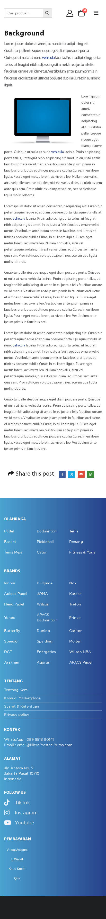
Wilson (43, 604)
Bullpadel (45, 583)
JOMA (42, 593)
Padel (9, 531)
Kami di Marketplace (22, 698)
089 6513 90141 (40, 739)
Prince (75, 617)
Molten (75, 641)
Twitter (71, 474)
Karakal (76, 593)
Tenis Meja (13, 552)
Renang (76, 541)
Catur (42, 552)
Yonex (9, 617)
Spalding (44, 641)
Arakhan (11, 662)
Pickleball (45, 541)
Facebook (62, 474)
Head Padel (14, 604)
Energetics (46, 651)
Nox (72, 583)
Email (81, 474)
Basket (10, 541)
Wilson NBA (80, 651)
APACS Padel (80, 662)
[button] (96, 13)
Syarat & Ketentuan (21, 706)
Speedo (10, 641)
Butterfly (12, 630)
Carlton (76, 630)
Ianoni (9, 583)
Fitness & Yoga (82, 552)
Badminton (47, 531)
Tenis (73, 531)
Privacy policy (16, 714)
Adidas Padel (15, 593)
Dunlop (43, 630)
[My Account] (70, 13)
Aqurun (43, 662)
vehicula (48, 58)
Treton (75, 604)
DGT (8, 651)
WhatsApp (90, 474)
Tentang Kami (16, 690)
